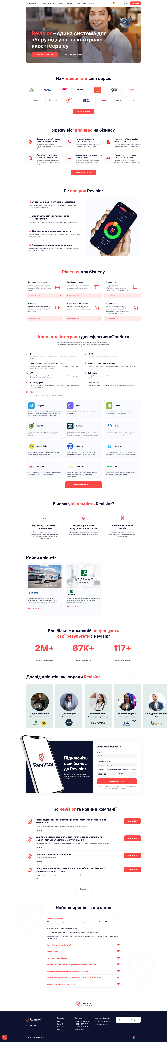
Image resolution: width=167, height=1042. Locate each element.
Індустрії (51, 3)
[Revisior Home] (31, 3)
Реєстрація (135, 3)
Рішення (60, 3)
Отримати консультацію (83, 172)
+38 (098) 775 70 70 (82, 1024)
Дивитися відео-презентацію (74, 54)
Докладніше (132, 821)
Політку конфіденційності (122, 788)
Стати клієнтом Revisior (117, 781)
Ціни (78, 3)
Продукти (70, 3)
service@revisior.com (82, 1021)
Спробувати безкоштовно (45, 54)
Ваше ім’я (100, 752)
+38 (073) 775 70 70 (81, 1029)
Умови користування (101, 1024)
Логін (125, 3)
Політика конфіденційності (103, 1021)
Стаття (39, 830)
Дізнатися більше (33, 608)
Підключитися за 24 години (128, 1020)
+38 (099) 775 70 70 (82, 1027)
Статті (84, 3)
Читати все (83, 889)
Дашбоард (91, 3)
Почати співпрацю (83, 112)
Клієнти (43, 3)
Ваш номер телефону (104, 761)
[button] (134, 558)
